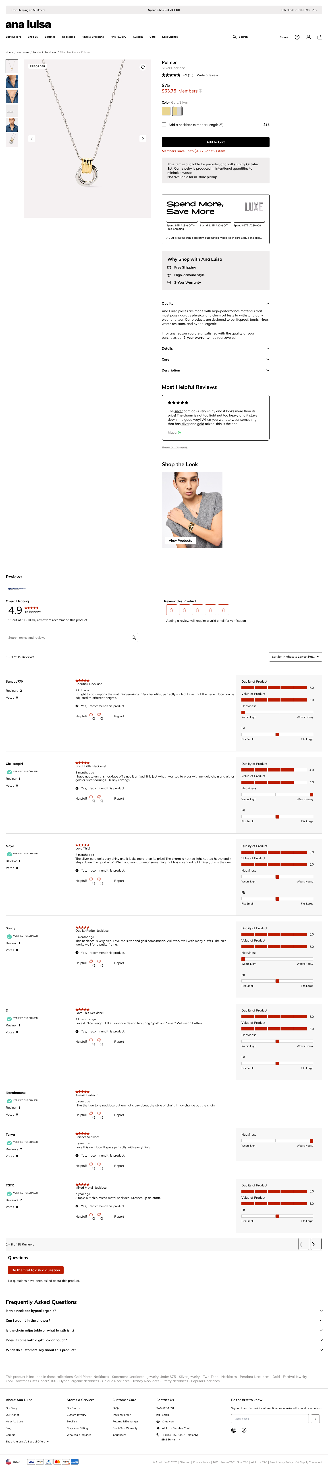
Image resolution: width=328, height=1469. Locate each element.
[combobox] (299, 656)
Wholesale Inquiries (79, 1434)
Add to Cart (215, 142)
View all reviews (175, 447)
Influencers (119, 1434)
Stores (284, 37)
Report (119, 716)
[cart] (320, 37)
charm (188, 415)
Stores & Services (81, 1400)
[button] (171, 609)
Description (171, 370)
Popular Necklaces (205, 1381)
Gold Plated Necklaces (93, 1377)
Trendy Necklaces (147, 1381)
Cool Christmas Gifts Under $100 (32, 1381)
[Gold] (166, 111)
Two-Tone (212, 1377)
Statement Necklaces (129, 1377)
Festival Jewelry (296, 1377)
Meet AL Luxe (14, 1421)
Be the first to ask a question (36, 1270)
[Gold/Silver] (177, 111)
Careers (10, 1434)
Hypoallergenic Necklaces (80, 1381)
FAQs (115, 1408)
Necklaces (230, 1377)
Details (167, 348)
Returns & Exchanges (125, 1421)
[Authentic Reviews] (17, 589)
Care (165, 359)
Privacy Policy (201, 1462)
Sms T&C (242, 1462)
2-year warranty (196, 337)
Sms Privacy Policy (281, 1462)
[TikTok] (244, 1430)
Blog (8, 1428)
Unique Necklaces (117, 1381)
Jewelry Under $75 (163, 1377)
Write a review (207, 75)
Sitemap (185, 1462)
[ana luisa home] (164, 21)
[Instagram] (233, 1430)
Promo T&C (227, 1462)
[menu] (308, 37)
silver (178, 411)
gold (200, 424)
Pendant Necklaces (256, 1377)
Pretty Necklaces (176, 1381)
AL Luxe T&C (259, 1462)
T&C (215, 1462)
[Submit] (315, 1418)
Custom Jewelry (76, 1414)
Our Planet (12, 1414)
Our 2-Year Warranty (124, 1428)
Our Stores (73, 1408)
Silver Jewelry (191, 1377)
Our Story (11, 1408)
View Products (180, 540)
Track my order (121, 1414)
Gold (277, 1377)
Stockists (72, 1421)
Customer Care (124, 1400)
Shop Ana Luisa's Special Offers (25, 1441)
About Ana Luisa (19, 1400)
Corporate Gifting (77, 1428)
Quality (167, 303)
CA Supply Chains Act (308, 1462)
